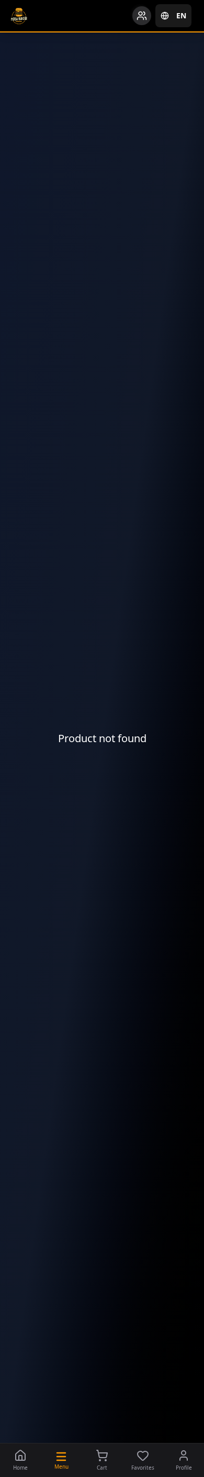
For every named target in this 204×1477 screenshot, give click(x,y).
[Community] (141, 15)
